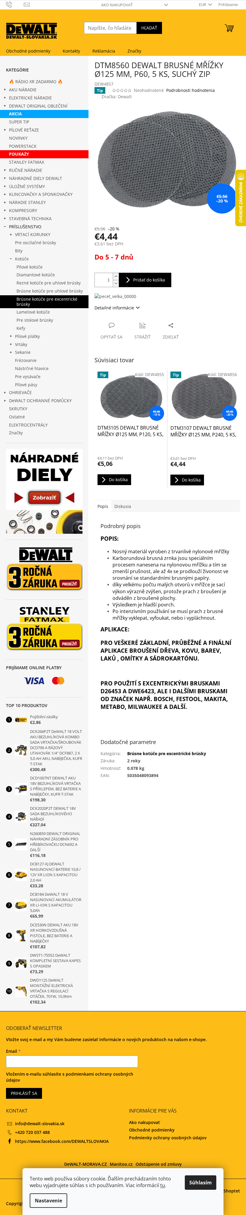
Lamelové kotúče (33, 312)
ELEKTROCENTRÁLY (28, 425)
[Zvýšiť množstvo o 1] (116, 276)
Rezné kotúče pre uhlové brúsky (48, 283)
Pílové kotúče (29, 267)
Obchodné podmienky (152, 1130)
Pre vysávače (27, 376)
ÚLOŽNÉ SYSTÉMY (27, 186)
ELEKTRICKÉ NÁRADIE (30, 98)
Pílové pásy (26, 384)
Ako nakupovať (117, 5)
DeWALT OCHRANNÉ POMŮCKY (40, 400)
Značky (16, 433)
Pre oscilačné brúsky (35, 242)
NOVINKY (18, 138)
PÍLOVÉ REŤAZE (24, 130)
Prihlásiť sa (24, 1093)
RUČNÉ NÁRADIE (25, 170)
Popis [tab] (103, 506)
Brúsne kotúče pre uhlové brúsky (49, 291)
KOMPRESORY (23, 210)
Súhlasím (200, 1182)
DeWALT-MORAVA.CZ (85, 1164)
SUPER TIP (19, 122)
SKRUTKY (18, 409)
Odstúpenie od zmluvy (159, 1164)
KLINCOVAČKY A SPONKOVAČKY (41, 194)
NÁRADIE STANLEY (27, 202)
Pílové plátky (27, 336)
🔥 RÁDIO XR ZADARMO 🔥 (36, 81)
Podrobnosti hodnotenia (190, 90)
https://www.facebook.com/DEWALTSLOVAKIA (62, 1141)
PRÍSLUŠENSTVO (25, 226)
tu (162, 1185)
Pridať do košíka (149, 280)
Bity (18, 251)
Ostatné (17, 417)
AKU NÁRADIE (23, 90)
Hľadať (149, 28)
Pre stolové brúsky (34, 320)
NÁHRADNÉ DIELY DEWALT (35, 178)
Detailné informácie (114, 308)
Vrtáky (21, 344)
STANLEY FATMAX (26, 162)
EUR (203, 4)
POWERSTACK (23, 146)
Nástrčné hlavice (32, 368)
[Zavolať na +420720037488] (15, 4)
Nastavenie (48, 1200)
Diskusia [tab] (122, 506)
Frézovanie (26, 360)
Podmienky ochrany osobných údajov (167, 1138)
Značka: (116, 96)
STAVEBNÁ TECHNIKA (30, 218)
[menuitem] (28, 51)
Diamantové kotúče (35, 275)
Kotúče (22, 259)
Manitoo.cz (121, 1164)
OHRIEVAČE (20, 392)
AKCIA (15, 114)
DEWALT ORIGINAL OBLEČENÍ (38, 106)
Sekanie (23, 352)
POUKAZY (19, 154)
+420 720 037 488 (32, 1132)
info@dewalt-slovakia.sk (39, 1123)
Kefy (20, 328)
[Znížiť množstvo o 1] (116, 283)
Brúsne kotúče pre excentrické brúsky (46, 301)
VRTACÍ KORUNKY (32, 234)
